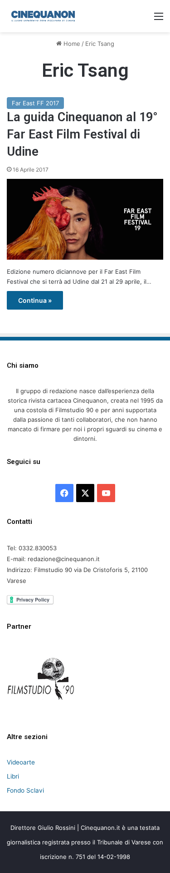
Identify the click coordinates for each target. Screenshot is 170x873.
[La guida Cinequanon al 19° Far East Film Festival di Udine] (85, 219)
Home (71, 43)
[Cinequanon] (43, 16)
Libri (13, 776)
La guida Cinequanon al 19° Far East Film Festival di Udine (82, 134)
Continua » (35, 300)
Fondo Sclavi (25, 790)
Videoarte (21, 762)
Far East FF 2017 (35, 103)
